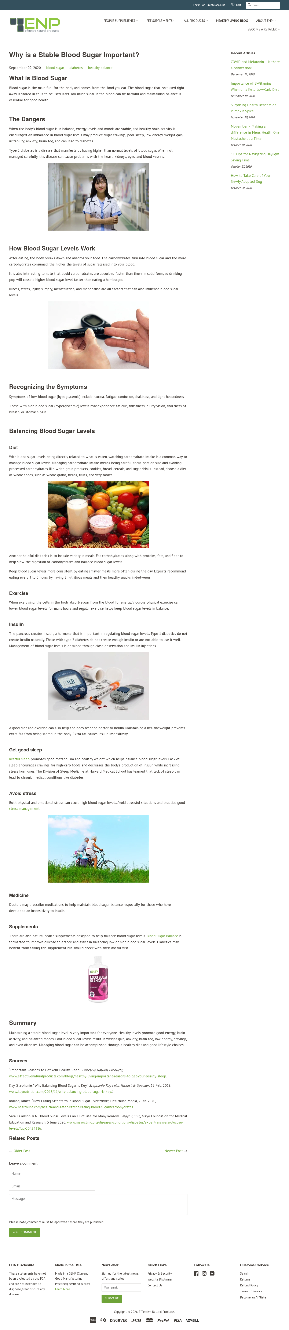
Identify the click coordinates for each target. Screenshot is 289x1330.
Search (244, 1273)
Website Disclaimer (160, 1279)
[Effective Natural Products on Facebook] (196, 1274)
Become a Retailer (263, 29)
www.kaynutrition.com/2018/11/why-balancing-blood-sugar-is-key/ (60, 1091)
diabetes (76, 67)
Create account (216, 5)
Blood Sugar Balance (162, 936)
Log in (196, 5)
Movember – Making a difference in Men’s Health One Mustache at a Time (255, 132)
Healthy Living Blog (232, 21)
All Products (195, 21)
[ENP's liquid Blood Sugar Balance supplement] (98, 1003)
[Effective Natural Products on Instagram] (204, 1274)
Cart (238, 5)
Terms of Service (251, 1291)
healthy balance (100, 67)
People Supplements (119, 21)
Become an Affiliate (253, 1297)
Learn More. (63, 1289)
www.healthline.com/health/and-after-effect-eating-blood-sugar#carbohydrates (71, 1107)
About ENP (264, 21)
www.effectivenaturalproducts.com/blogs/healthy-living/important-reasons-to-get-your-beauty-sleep (87, 1076)
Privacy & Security (160, 1273)
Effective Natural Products (156, 1312)
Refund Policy (249, 1285)
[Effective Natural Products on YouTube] (212, 1274)
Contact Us (155, 1285)
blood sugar (55, 67)
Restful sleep (19, 759)
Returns (245, 1279)
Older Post (22, 1150)
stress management (24, 808)
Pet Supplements (159, 21)
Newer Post (174, 1150)
